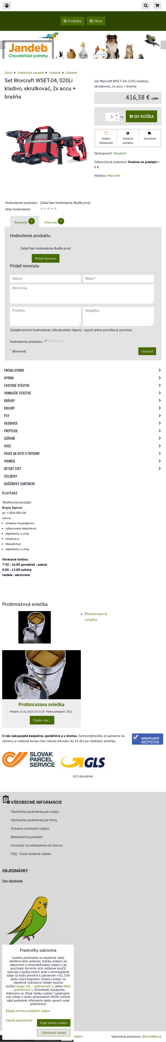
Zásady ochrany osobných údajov (28, 1011)
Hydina (9, 377)
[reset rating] (45, 340)
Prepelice (11, 430)
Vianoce (9, 461)
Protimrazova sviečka (41, 704)
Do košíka (143, 116)
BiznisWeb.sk (152, 1036)
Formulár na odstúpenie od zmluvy (36, 845)
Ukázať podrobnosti (19, 1020)
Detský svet (12, 468)
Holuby (9, 408)
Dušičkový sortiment (19, 483)
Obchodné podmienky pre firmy (34, 820)
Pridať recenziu (45, 258)
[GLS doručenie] (83, 762)
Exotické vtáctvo (16, 385)
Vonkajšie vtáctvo (17, 393)
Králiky (9, 400)
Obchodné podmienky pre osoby (35, 811)
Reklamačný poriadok (26, 837)
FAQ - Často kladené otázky (31, 853)
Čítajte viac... (42, 720)
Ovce (7, 445)
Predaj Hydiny (14, 370)
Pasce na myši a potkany (22, 453)
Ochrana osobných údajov (30, 828)
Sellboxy (10, 476)
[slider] (48, 208)
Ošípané (9, 438)
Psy (6, 415)
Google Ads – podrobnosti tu (34, 986)
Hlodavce (11, 423)
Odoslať (147, 351)
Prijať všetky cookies (53, 1023)
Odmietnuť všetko (54, 1033)
